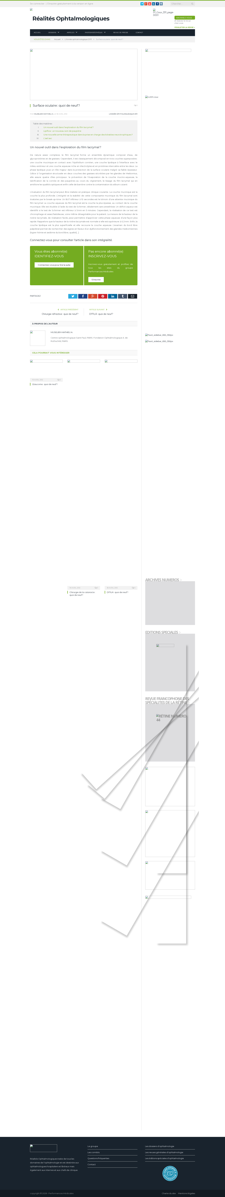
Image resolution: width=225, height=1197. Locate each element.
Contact (139, 32)
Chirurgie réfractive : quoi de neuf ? (60, 314)
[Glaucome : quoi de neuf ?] (46, 370)
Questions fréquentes (98, 1158)
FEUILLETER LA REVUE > (184, 27)
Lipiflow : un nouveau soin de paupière (62, 131)
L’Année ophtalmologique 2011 (123, 114)
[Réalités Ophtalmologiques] (69, 17)
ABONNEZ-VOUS (184, 18)
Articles (70, 32)
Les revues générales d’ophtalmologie (164, 1152)
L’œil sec (47, 138)
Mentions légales (186, 1193)
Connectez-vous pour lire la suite (54, 265)
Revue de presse (120, 32)
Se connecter (37, 3)
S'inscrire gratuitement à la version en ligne (70, 3)
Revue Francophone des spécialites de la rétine (167, 701)
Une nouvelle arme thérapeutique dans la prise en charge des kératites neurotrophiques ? (88, 134)
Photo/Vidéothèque (94, 32)
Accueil (37, 32)
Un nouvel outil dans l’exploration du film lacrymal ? (68, 127)
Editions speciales (161, 632)
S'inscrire (96, 279)
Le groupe (93, 1146)
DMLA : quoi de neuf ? (101, 314)
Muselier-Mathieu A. (44, 114)
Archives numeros (162, 580)
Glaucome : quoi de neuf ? (45, 384)
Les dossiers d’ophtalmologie (159, 1146)
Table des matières (42, 123)
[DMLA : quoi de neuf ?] (121, 474)
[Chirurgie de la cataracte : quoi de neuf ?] (83, 474)
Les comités (93, 1152)
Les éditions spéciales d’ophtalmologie (164, 1158)
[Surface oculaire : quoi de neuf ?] (83, 75)
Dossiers (52, 32)
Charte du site (169, 1193)
